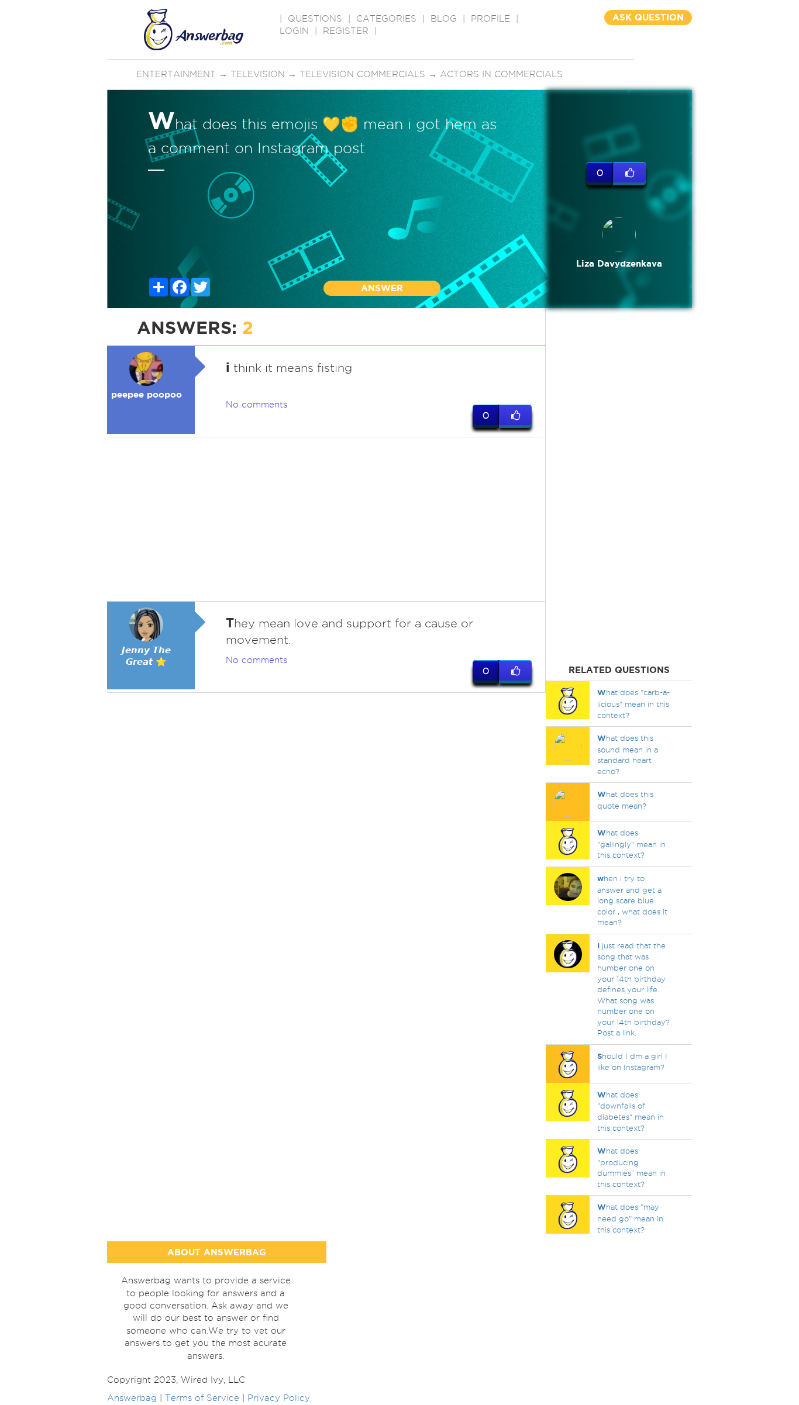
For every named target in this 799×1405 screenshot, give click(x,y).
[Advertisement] (326, 519)
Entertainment (176, 74)
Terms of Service (202, 1398)
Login (294, 31)
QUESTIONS (315, 18)
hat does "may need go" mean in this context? (630, 1218)
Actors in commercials (501, 74)
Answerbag (132, 1398)
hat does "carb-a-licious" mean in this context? (633, 703)
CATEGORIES (386, 18)
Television (257, 74)
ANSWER (382, 288)
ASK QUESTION (648, 17)
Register (345, 31)
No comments (256, 404)
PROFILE (490, 18)
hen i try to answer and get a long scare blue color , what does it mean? (632, 900)
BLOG (444, 18)
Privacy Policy (278, 1398)
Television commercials (362, 74)
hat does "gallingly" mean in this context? (631, 843)
